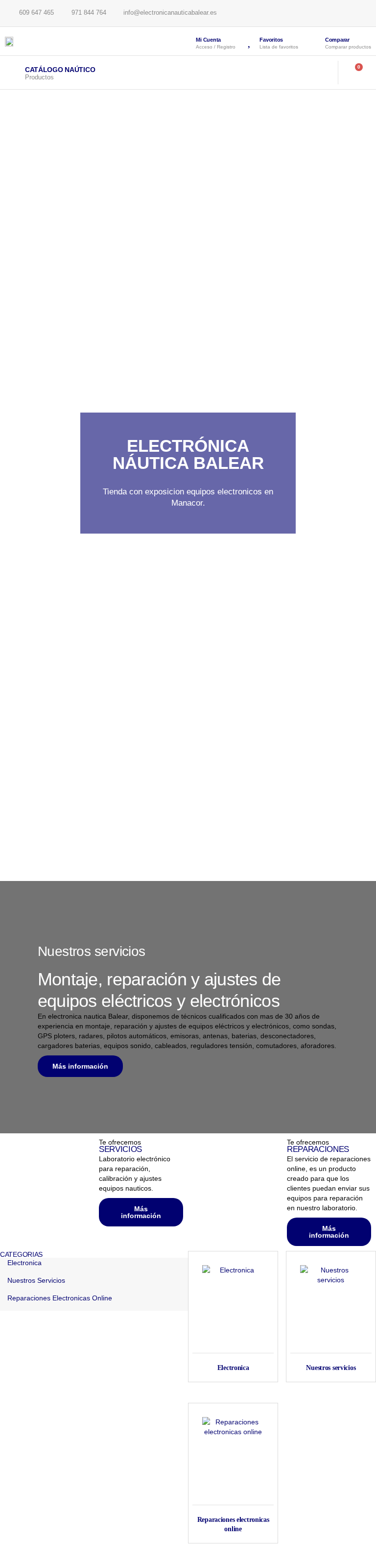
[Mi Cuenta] (186, 41)
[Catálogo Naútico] (12, 72)
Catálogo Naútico (60, 69)
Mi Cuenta (208, 40)
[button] (318, 72)
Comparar (337, 40)
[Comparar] (314, 42)
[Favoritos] (250, 41)
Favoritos (271, 40)
